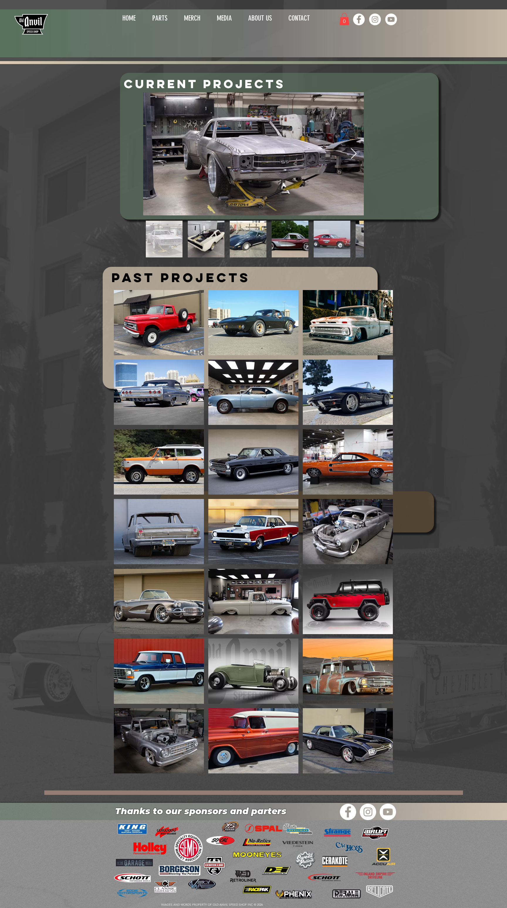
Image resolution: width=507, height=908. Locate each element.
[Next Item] (353, 154)
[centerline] (214, 866)
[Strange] (337, 832)
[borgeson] (179, 871)
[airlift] (375, 833)
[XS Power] (230, 826)
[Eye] (31, 24)
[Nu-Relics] (256, 842)
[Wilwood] (379, 891)
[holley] (150, 848)
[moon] (257, 855)
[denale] (346, 894)
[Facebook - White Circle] (359, 19)
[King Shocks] (132, 829)
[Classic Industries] (297, 829)
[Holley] (324, 878)
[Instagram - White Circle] (375, 19)
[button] (192, 17)
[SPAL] (263, 828)
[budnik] (257, 889)
